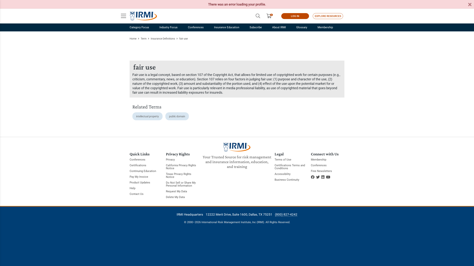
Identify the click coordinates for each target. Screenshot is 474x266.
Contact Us (136, 194)
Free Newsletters (321, 171)
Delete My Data (175, 197)
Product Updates (140, 182)
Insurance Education (226, 27)
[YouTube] (328, 177)
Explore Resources (328, 16)
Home (133, 38)
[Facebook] (313, 177)
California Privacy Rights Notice (181, 167)
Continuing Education (143, 171)
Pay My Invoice (139, 176)
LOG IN (295, 16)
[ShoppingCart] (270, 16)
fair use (183, 38)
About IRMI (279, 27)
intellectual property (147, 116)
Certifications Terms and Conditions (290, 167)
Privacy (170, 159)
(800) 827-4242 (286, 214)
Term (143, 38)
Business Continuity (287, 179)
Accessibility (283, 174)
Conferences (196, 27)
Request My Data (176, 191)
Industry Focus (168, 27)
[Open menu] (123, 16)
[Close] (469, 4)
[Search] (257, 16)
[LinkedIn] (323, 177)
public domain (177, 116)
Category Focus (139, 27)
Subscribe (256, 27)
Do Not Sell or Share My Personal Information (181, 184)
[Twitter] (318, 177)
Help (132, 188)
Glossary (301, 27)
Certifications (138, 165)
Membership (325, 27)
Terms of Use (283, 159)
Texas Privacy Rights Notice (178, 175)
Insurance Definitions (163, 38)
